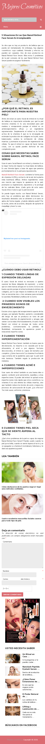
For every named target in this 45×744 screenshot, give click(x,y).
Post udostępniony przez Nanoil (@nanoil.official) (22, 263)
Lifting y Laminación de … (30, 708)
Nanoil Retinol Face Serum (13, 174)
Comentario (7, 541)
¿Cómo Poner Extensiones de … (31, 680)
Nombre (23, 571)
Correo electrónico (23, 579)
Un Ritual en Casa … (28, 655)
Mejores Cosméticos (15, 739)
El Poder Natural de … (30, 695)
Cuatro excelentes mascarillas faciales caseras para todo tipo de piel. (21, 520)
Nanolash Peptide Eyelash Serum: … (31, 668)
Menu (5, 26)
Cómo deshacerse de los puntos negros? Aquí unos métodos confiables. (21, 488)
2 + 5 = (6, 588)
